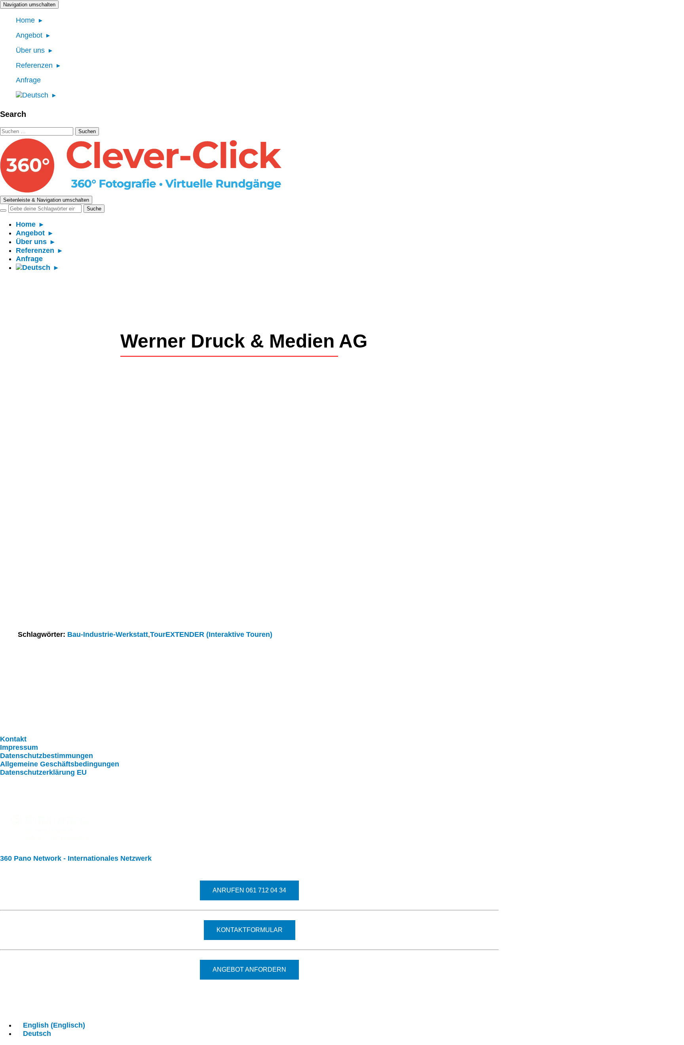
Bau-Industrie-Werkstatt (107, 634)
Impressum (19, 747)
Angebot (29, 35)
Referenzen (34, 65)
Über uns (30, 50)
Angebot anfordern (249, 969)
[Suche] (3, 210)
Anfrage (28, 80)
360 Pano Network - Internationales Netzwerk (76, 858)
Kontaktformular (250, 930)
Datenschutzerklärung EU (43, 772)
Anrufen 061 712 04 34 (249, 890)
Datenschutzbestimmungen (46, 756)
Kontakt (13, 739)
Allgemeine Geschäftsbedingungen (59, 764)
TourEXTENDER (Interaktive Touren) (211, 634)
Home (25, 20)
